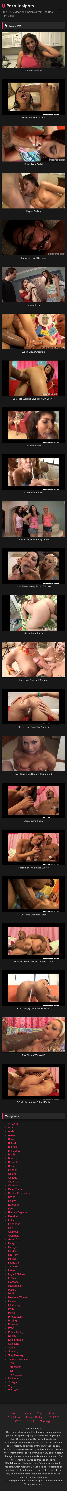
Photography (15, 1316)
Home (14, 1413)
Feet (10, 1208)
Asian (11, 1135)
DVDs (11, 1197)
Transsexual (15, 1374)
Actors (28, 1413)
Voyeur (12, 1386)
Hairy (11, 1243)
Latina (11, 1270)
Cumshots (14, 1185)
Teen (11, 1363)
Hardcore (13, 1251)
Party (11, 1309)
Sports (12, 1347)
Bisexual (13, 1158)
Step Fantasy (15, 1355)
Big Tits (12, 1154)
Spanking (13, 1343)
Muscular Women (18, 1297)
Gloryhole (13, 1235)
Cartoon (12, 1170)
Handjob (13, 1247)
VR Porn (13, 1390)
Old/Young (14, 1305)
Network (13, 1301)
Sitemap (45, 1421)
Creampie (14, 1181)
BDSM (12, 1143)
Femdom (13, 1216)
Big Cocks (14, 1150)
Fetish (11, 1220)
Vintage (12, 1382)
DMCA (30, 1421)
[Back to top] (56, 1481)
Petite (11, 1312)
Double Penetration (19, 1193)
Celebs (12, 1173)
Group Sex (14, 1239)
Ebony (12, 1201)
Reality (12, 1336)
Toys (10, 1370)
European (14, 1204)
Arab (11, 1131)
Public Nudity (16, 1332)
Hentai (12, 1258)
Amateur (13, 1123)
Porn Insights (19, 6)
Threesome (14, 1367)
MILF (11, 1293)
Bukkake (13, 1166)
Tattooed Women (18, 1359)
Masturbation (15, 1285)
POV (11, 1328)
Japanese (14, 1266)
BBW (11, 1139)
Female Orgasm (17, 1212)
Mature (12, 1289)
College (12, 1177)
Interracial (14, 1262)
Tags (40, 1413)
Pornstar (13, 1324)
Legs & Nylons (16, 1274)
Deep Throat (15, 1189)
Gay (10, 1228)
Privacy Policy (34, 1417)
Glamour (13, 1231)
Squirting (13, 1351)
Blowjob (13, 1162)
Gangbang (14, 1224)
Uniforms (13, 1378)
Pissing (12, 1320)
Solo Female (15, 1340)
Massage (13, 1282)
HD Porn (13, 1255)
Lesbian (12, 1278)
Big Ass (12, 1146)
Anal (10, 1127)
